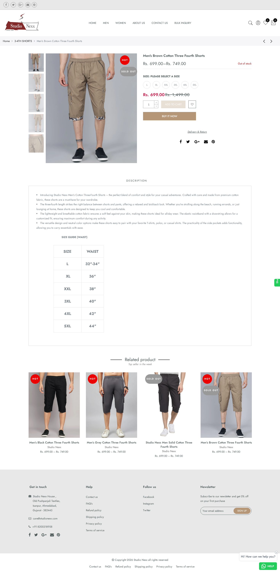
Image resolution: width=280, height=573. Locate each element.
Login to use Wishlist (192, 104)
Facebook (148, 497)
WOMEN (120, 23)
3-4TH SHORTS (23, 41)
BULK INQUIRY (182, 23)
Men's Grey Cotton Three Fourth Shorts (111, 442)
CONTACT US (160, 23)
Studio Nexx (54, 447)
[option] (91, 108)
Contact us (92, 497)
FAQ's (89, 503)
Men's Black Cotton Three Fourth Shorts (54, 442)
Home (92, 23)
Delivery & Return (197, 132)
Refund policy (93, 510)
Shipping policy (95, 517)
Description (136, 181)
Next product (272, 41)
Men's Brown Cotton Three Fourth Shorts (226, 442)
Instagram (148, 503)
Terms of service (95, 530)
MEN (106, 23)
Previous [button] (55, 108)
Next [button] (127, 108)
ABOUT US (139, 23)
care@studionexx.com (45, 518)
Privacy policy (94, 524)
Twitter (146, 510)
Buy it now (169, 116)
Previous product (263, 41)
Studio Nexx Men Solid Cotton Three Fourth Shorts (169, 444)
